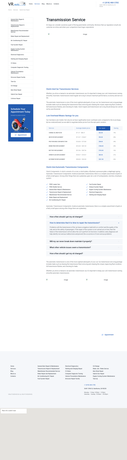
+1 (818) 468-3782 (110, 3)
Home (10, 10)
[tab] (84, 216)
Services (15, 10)
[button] (90, 385)
